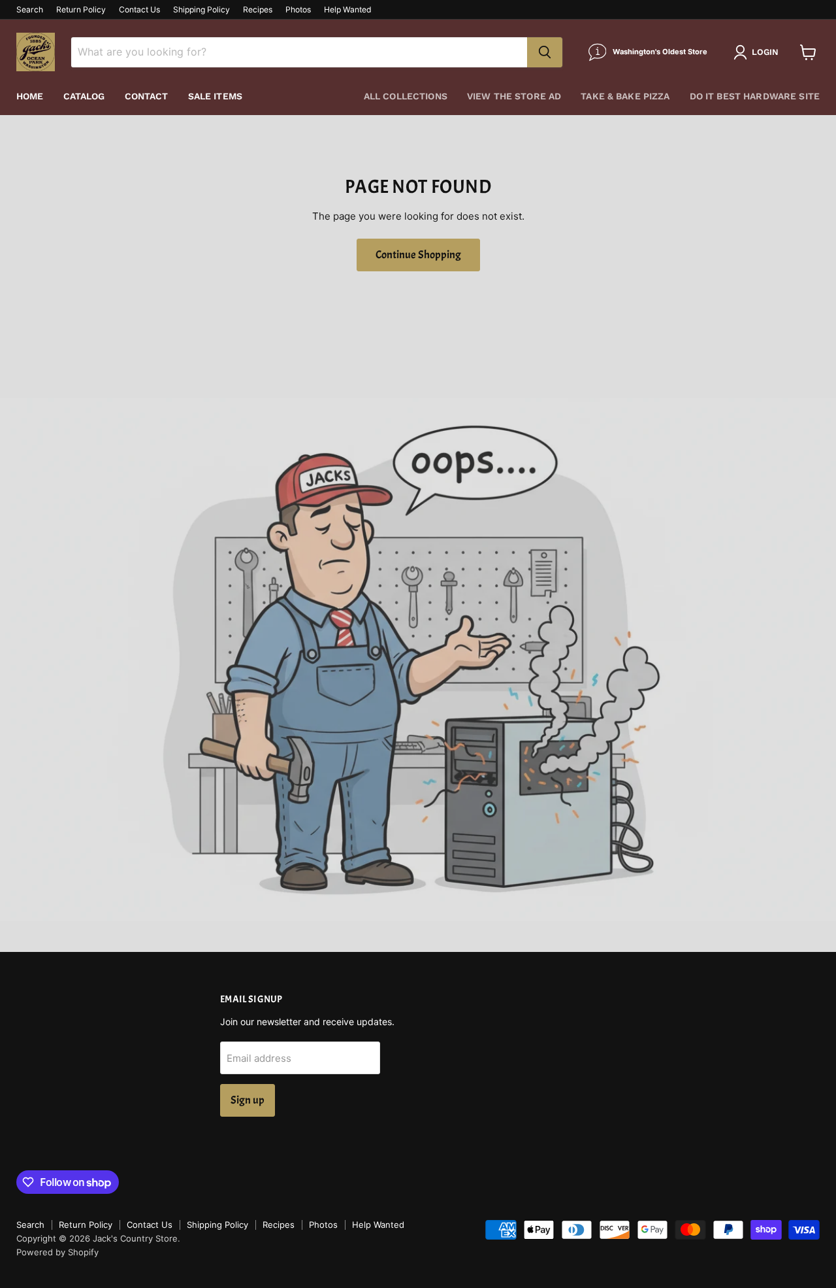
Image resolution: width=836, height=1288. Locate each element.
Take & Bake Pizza (625, 96)
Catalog (84, 96)
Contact (147, 96)
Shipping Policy (201, 9)
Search (29, 9)
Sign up (248, 1100)
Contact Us (139, 9)
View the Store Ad (514, 96)
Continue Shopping (418, 255)
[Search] (544, 52)
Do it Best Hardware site (755, 96)
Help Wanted (348, 9)
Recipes (257, 9)
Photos (298, 9)
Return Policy (81, 9)
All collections (405, 96)
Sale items (215, 96)
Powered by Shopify (57, 1252)
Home (30, 96)
